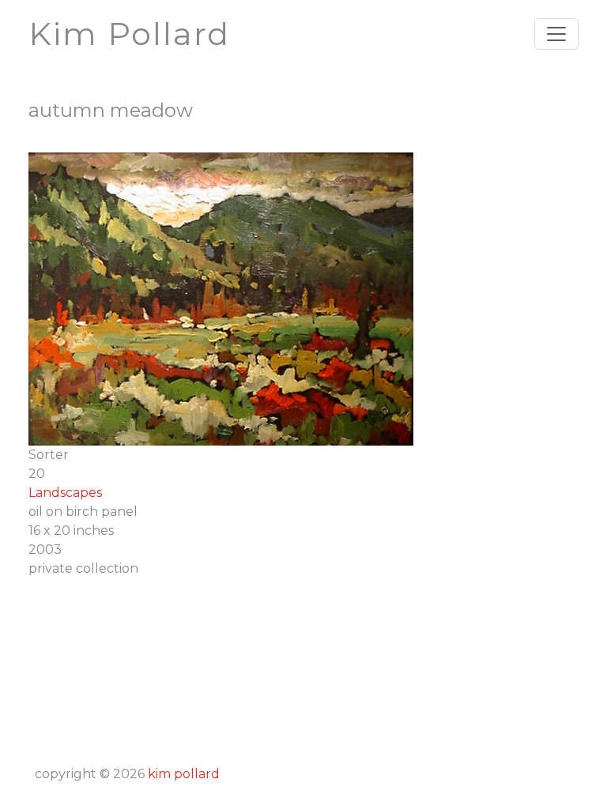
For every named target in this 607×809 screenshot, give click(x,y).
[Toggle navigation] (556, 34)
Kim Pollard (184, 773)
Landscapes (65, 492)
